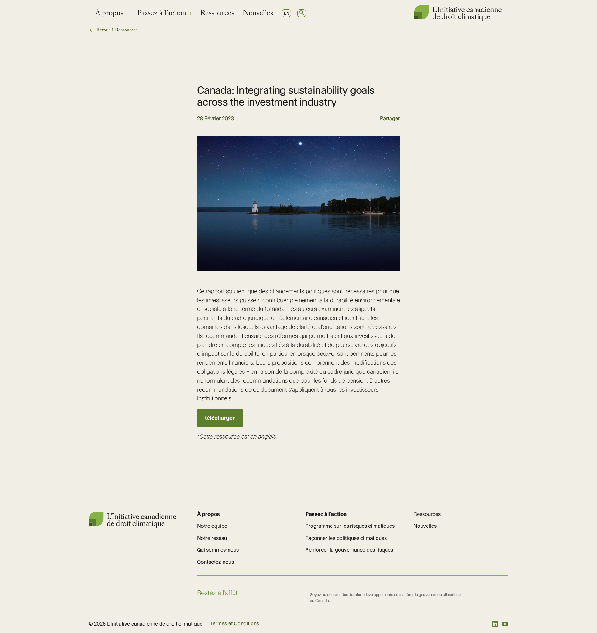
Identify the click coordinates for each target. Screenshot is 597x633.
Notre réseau (212, 538)
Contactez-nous (215, 562)
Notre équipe (212, 526)
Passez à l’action (161, 13)
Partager (390, 118)
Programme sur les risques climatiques (350, 526)
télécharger (220, 418)
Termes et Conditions (234, 623)
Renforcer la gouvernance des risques (349, 550)
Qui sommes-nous (218, 550)
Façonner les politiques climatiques (346, 538)
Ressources (217, 13)
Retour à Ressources (116, 30)
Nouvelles (258, 13)
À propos (109, 13)
